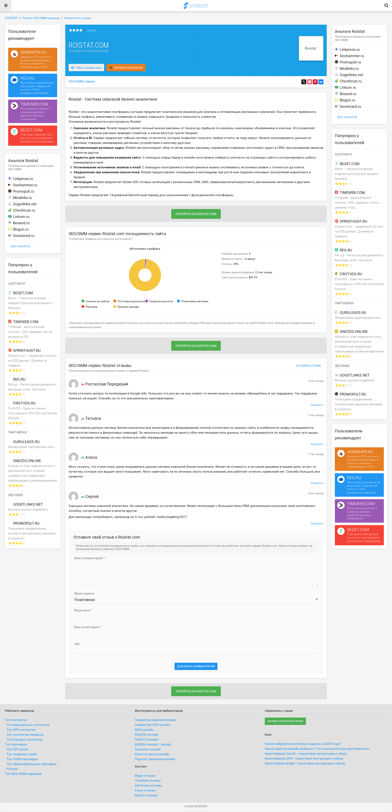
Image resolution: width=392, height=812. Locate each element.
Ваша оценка (84, 593)
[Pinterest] (315, 81)
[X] (303, 81)
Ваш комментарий (88, 558)
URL (77, 644)
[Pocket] (309, 81)
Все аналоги (20, 246)
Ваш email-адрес (86, 627)
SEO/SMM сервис (82, 81)
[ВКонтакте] (320, 81)
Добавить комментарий (196, 666)
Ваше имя (81, 610)
